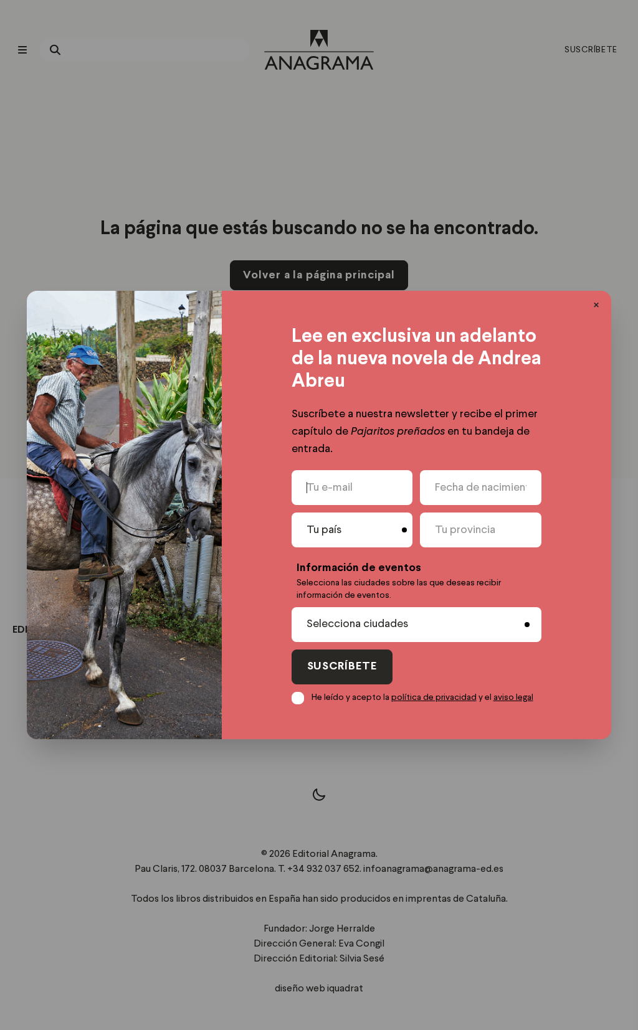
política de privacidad (434, 697)
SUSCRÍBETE (342, 666)
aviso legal (513, 697)
